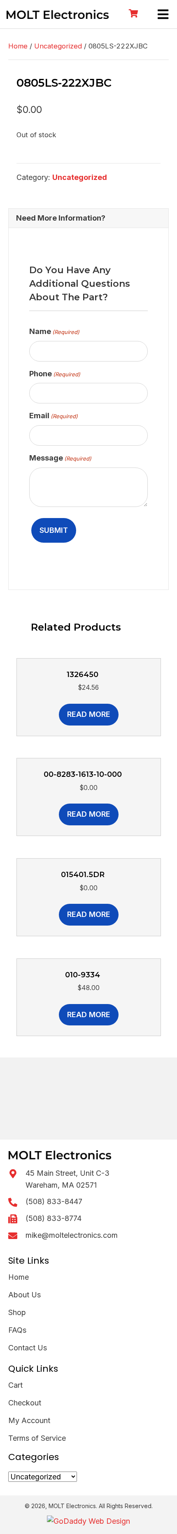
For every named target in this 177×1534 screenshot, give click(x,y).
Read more (88, 714)
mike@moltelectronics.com (72, 1235)
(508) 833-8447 (54, 1201)
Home (18, 46)
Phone (54, 373)
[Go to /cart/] (133, 14)
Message (60, 458)
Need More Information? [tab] (60, 218)
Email (53, 415)
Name (54, 331)
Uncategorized (58, 46)
